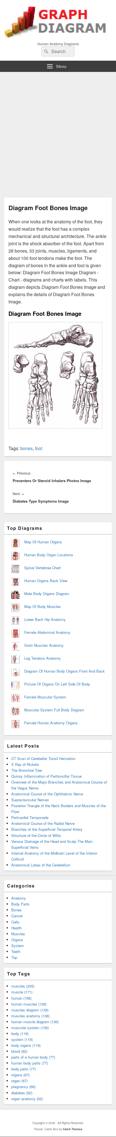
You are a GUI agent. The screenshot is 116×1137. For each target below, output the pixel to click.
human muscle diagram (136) (35, 1021)
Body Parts (20, 904)
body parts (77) (23, 1069)
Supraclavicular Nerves (30, 799)
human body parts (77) (29, 1063)
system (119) (22, 1039)
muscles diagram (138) (29, 1010)
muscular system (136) (30, 1027)
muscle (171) (21, 992)
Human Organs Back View (45, 580)
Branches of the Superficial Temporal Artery (46, 829)
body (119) (19, 1033)
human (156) (21, 998)
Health (16, 928)
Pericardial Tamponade (29, 817)
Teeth (15, 951)
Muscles (18, 933)
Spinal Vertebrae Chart (42, 567)
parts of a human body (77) (33, 1057)
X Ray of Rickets (25, 764)
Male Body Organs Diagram (46, 593)
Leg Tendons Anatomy (42, 658)
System (17, 945)
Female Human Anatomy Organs (51, 722)
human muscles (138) (28, 1004)
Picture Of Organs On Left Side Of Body (57, 684)
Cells (15, 922)
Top (14, 957)
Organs (17, 939)
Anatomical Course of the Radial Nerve (43, 823)
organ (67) (19, 1080)
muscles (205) (22, 986)
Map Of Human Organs (43, 541)
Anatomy (18, 898)
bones (26, 448)
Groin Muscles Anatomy (44, 645)
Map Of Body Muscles (42, 606)
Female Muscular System (45, 697)
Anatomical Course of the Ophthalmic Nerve (47, 793)
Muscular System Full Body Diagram (54, 709)
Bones (16, 910)
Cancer (17, 915)
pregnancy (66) (23, 1086)
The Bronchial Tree (26, 770)
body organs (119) (26, 1045)
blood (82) (19, 1051)
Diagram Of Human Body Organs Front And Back (64, 671)
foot (38, 448)
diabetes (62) (21, 1092)
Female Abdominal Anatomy (47, 632)
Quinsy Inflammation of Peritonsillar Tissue (46, 776)
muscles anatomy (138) (30, 1015)
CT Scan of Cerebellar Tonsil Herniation (43, 758)
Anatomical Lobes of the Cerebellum (40, 865)
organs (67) (20, 1074)
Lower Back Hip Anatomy (45, 619)
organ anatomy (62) (27, 1098)
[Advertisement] (58, 132)
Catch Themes (72, 1129)
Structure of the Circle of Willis (36, 835)
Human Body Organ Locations (48, 554)
